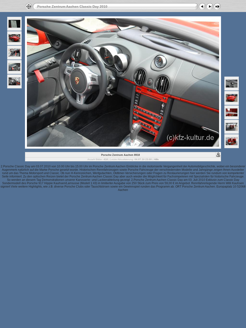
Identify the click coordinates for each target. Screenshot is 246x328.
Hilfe (156, 159)
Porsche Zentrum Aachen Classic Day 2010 (72, 6)
